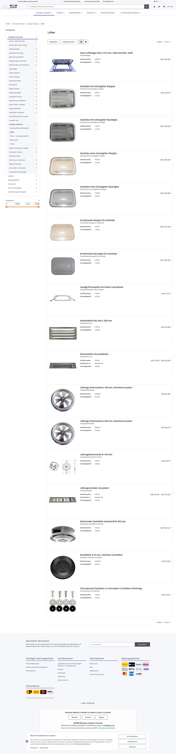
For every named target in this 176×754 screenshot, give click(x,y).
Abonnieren (142, 644)
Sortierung (53, 42)
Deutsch (75, 717)
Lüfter (12, 132)
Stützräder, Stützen (15, 152)
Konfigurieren (132, 741)
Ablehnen (132, 747)
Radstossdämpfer (15, 108)
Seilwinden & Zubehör (16, 112)
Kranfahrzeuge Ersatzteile (17, 192)
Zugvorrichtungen (15, 164)
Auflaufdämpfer (14, 49)
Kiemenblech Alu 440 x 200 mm (96, 320)
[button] (154, 6)
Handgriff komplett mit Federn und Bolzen (101, 287)
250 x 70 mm (126, 503)
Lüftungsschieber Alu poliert (94, 488)
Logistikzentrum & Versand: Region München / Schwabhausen (70, 665)
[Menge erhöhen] (169, 66)
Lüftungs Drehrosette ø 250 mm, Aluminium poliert (106, 421)
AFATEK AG (90, 703)
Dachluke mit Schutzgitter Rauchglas (98, 119)
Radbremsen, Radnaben (17, 101)
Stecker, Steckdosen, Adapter (19, 148)
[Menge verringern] (144, 66)
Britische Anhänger (14, 188)
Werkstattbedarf (13, 180)
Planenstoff (14, 140)
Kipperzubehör (14, 89)
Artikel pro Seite (68, 42)
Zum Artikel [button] (157, 434)
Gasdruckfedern (14, 73)
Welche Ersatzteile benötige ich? (37, 667)
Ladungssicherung (15, 97)
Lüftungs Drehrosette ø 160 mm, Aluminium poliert (106, 387)
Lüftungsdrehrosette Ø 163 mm (96, 454)
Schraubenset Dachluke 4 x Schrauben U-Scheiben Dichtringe (111, 588)
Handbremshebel (15, 81)
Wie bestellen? (31, 671)
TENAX (12, 144)
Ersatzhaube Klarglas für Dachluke (97, 220)
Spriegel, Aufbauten (16, 124)
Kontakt (60, 669)
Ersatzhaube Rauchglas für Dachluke (98, 253)
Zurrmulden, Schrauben (17, 168)
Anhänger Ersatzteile (15, 37)
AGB (91, 667)
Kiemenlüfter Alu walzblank (94, 354)
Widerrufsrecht (63, 680)
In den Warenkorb (157, 72)
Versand (51, 698)
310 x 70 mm (127, 507)
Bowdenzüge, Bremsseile (17, 61)
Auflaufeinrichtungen (16, 53)
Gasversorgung (14, 77)
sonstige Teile (13, 120)
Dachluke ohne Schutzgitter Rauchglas (99, 186)
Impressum (34, 748)
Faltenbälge (13, 69)
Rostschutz (12, 184)
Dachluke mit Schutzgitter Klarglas (97, 86)
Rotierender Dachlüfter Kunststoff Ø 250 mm (103, 521)
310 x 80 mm (127, 369)
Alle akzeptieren (132, 736)
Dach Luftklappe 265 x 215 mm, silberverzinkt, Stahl (106, 53)
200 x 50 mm (127, 363)
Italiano (101, 717)
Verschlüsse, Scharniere (17, 160)
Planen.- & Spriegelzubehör (19, 136)
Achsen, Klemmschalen (17, 41)
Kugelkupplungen (15, 93)
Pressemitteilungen (32, 664)
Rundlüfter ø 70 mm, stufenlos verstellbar (101, 555)
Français (88, 717)
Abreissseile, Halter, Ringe (18, 45)
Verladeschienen (14, 156)
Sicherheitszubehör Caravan (18, 116)
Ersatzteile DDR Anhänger (18, 172)
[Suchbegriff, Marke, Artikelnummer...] (146, 6)
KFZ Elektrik (13, 85)
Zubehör (11, 176)
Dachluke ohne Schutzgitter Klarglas (98, 153)
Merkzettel (61, 676)
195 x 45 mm (126, 498)
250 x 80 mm (127, 366)
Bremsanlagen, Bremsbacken (19, 65)
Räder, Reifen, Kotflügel (17, 104)
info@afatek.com (109, 1)
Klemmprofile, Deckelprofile (19, 128)
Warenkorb (61, 673)
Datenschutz (44, 748)
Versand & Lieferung (97, 674)
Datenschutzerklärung (82, 744)
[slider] (6, 207)
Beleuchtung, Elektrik (16, 57)
